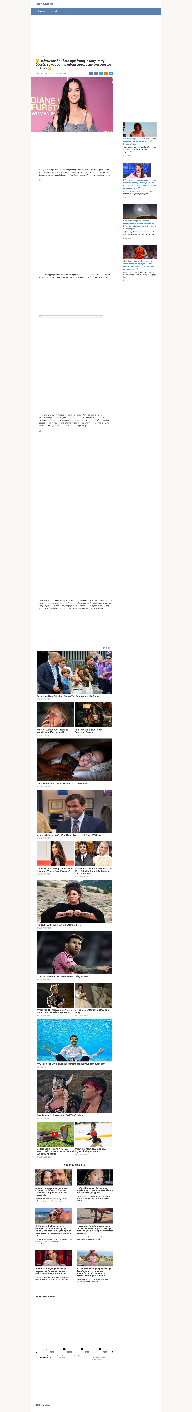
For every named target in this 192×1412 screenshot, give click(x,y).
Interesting (67, 11)
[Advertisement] (96, 33)
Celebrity (54, 11)
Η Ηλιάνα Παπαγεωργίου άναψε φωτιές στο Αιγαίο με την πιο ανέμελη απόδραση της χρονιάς (51, 1271)
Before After (42, 11)
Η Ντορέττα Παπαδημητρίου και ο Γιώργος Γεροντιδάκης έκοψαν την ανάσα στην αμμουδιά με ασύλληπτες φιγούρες (95, 1229)
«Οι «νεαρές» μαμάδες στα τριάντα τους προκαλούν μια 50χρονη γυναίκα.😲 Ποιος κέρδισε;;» (139, 141)
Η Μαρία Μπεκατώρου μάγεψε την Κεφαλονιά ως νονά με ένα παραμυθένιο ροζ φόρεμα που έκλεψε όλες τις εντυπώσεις (94, 1272)
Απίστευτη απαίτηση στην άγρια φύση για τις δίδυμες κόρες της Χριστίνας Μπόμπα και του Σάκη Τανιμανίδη (51, 1191)
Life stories (127, 156)
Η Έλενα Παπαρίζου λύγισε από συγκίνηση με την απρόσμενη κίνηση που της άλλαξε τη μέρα (95, 1190)
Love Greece (44, 4)
